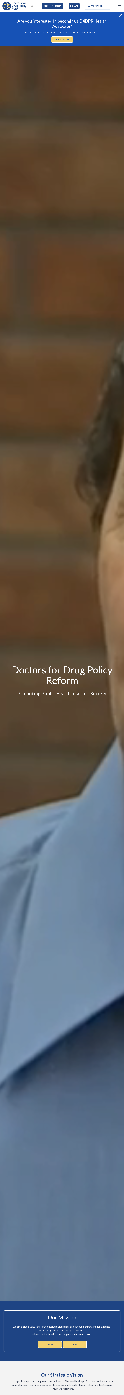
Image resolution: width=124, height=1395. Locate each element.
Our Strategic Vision (62, 1374)
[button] (97, 6)
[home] (14, 6)
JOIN (74, 1344)
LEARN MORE (62, 39)
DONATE (74, 6)
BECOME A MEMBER (52, 6)
